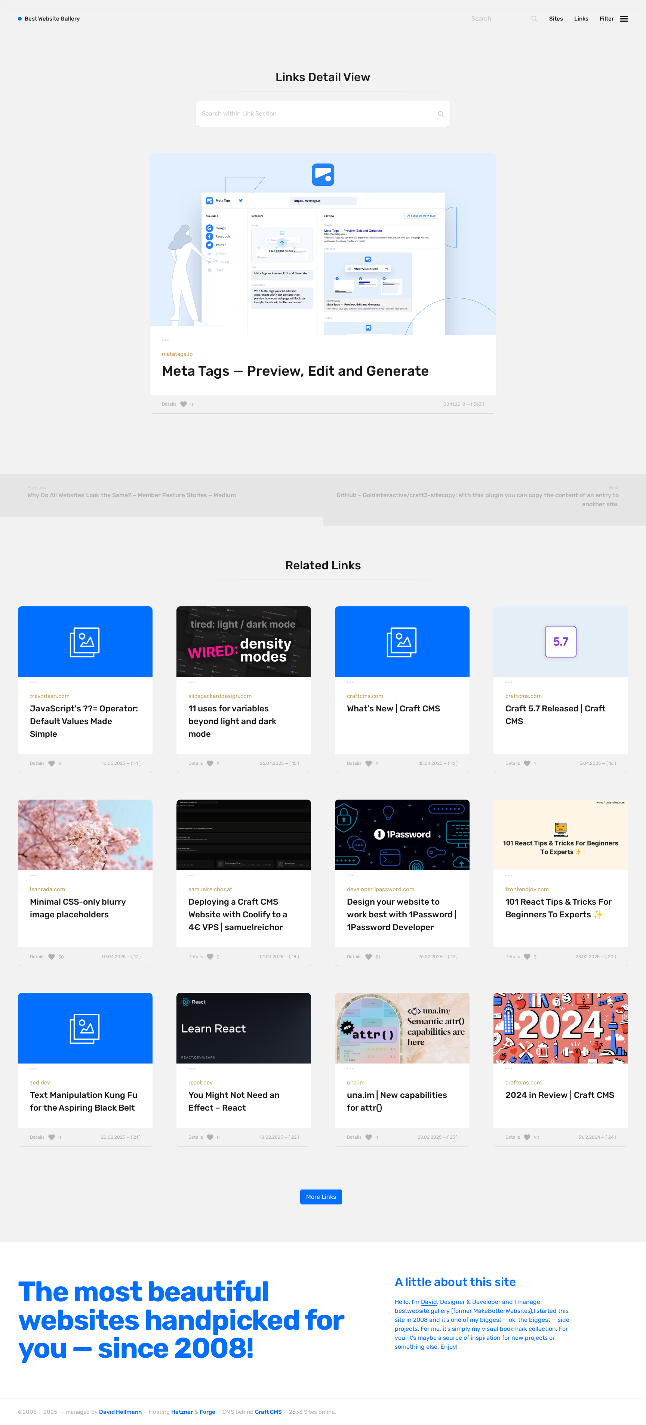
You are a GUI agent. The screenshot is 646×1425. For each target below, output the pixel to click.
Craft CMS (268, 1412)
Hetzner (182, 1412)
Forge (207, 1412)
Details (323, 404)
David (429, 1301)
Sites (556, 18)
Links (581, 18)
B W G (52, 18)
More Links (321, 1196)
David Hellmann (120, 1412)
